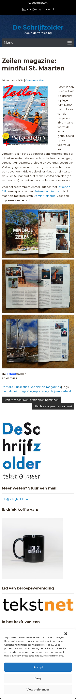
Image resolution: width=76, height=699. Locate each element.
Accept (38, 667)
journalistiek (10, 391)
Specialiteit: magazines (45, 386)
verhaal (66, 391)
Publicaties (21, 386)
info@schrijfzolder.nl (40, 9)
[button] (66, 634)
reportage (40, 391)
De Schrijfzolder (38, 27)
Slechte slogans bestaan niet (53, 406)
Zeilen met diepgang (48, 191)
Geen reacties (34, 80)
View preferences (38, 689)
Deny (38, 678)
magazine (25, 391)
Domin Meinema (44, 195)
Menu (9, 43)
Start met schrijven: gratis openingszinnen (31, 399)
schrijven (54, 391)
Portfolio (7, 386)
